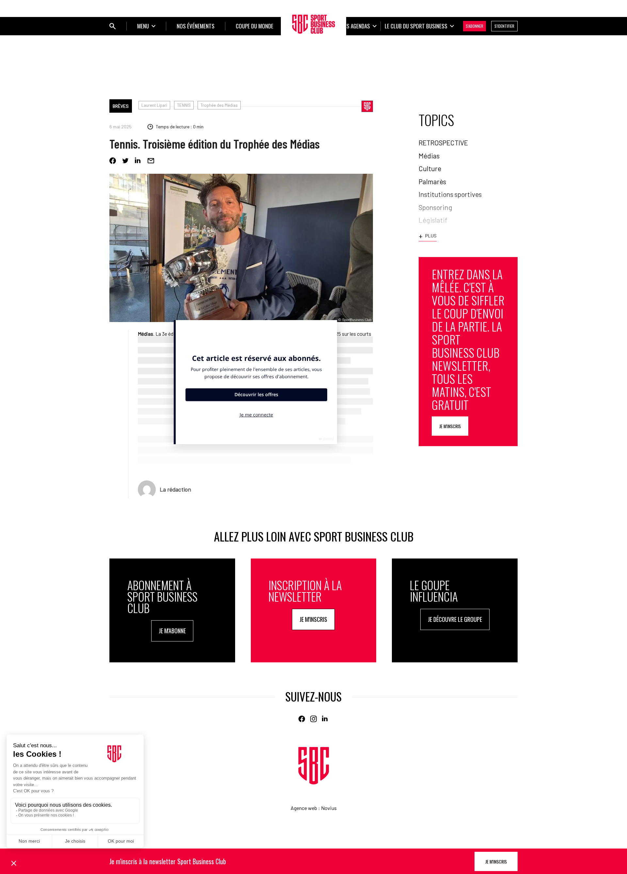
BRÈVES (121, 106)
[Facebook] (112, 160)
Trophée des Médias (219, 105)
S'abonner (474, 26)
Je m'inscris (450, 426)
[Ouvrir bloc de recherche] (112, 26)
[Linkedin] (138, 160)
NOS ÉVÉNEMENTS (196, 26)
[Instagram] (313, 719)
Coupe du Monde (254, 26)
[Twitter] (125, 160)
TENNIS (184, 105)
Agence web (304, 808)
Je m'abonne (172, 630)
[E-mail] (151, 160)
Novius (329, 808)
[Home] (313, 765)
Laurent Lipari (154, 105)
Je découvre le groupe (455, 619)
